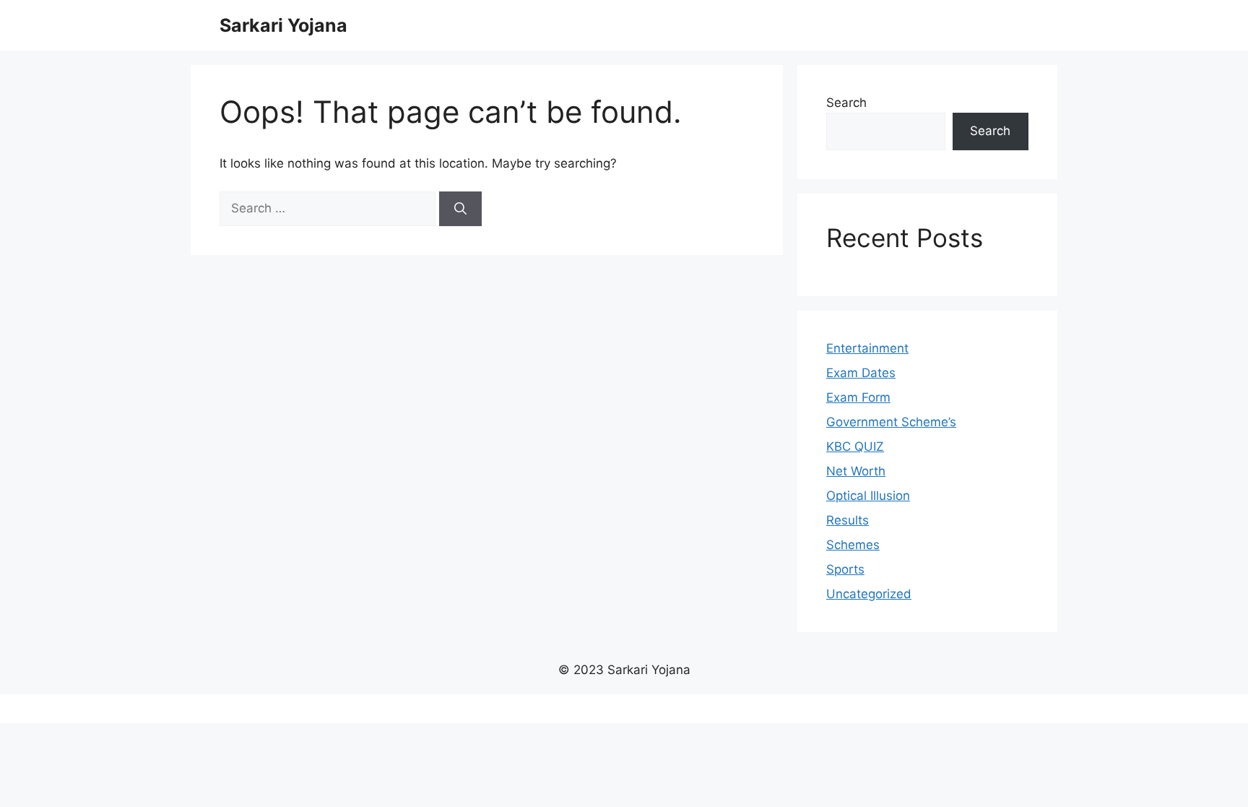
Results (847, 520)
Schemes (853, 545)
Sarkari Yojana (283, 25)
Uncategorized (868, 594)
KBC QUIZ (855, 446)
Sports (845, 569)
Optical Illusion (868, 495)
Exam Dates (861, 373)
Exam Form (858, 397)
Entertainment (867, 348)
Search (846, 102)
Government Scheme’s (891, 422)
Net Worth (855, 471)
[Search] (460, 208)
